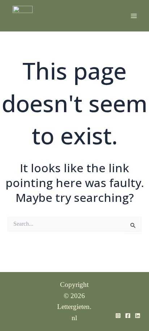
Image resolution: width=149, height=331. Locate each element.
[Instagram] (118, 315)
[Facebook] (128, 315)
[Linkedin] (137, 315)
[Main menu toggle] (134, 16)
